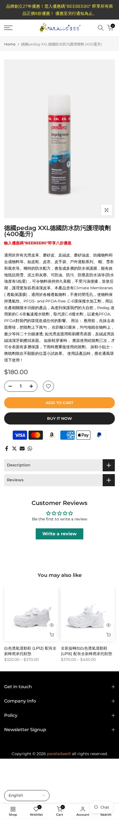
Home (9, 44)
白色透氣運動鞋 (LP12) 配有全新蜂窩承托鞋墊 (30, 651)
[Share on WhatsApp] (29, 448)
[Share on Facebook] (6, 448)
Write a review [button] (59, 533)
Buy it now (59, 418)
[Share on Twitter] (14, 448)
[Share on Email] (22, 448)
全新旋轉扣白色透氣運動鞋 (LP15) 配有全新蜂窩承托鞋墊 (86, 651)
